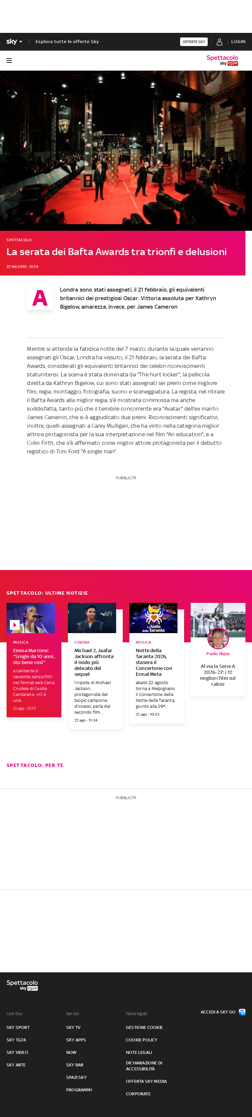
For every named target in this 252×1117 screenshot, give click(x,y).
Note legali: (137, 1013)
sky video (17, 1052)
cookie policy (142, 1039)
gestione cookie (144, 1027)
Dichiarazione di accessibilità (144, 1065)
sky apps (76, 1039)
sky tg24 (16, 1039)
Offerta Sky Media (146, 1081)
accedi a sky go (218, 1012)
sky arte (16, 1064)
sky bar (74, 1064)
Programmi (79, 1089)
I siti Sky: (15, 1013)
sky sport (18, 1027)
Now (71, 1052)
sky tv (73, 1027)
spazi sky (76, 1077)
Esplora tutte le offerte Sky (67, 41)
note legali (139, 1052)
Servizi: (73, 1013)
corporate (138, 1093)
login (238, 41)
